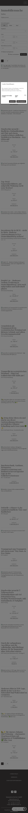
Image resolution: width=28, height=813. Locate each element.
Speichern (12, 101)
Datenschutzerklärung (6, 90)
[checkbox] (25, 95)
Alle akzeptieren (21, 101)
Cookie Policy (18, 90)
